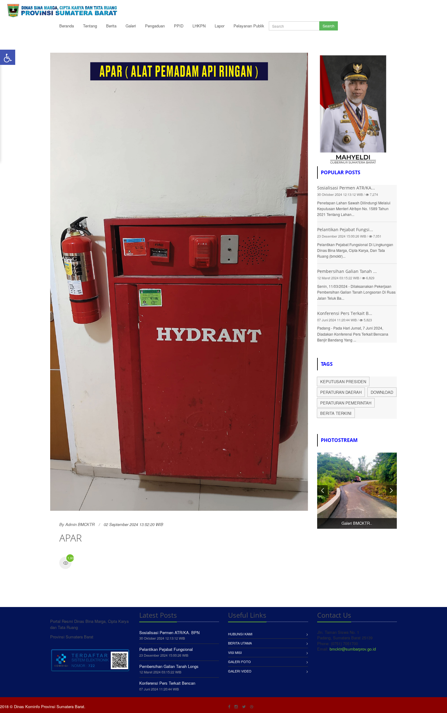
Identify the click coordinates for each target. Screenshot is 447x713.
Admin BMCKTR (80, 524)
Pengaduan (155, 26)
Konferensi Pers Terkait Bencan (167, 683)
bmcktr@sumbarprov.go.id (353, 649)
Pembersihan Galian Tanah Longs (169, 666)
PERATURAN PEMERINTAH (345, 403)
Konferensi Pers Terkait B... (344, 313)
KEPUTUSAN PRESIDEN (343, 381)
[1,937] (65, 564)
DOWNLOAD (382, 392)
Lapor (219, 26)
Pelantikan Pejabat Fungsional (166, 649)
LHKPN (199, 26)
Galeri (131, 26)
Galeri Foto (239, 661)
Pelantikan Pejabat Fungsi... (345, 229)
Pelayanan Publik (249, 26)
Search (328, 25)
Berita (111, 26)
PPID (178, 26)
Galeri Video (239, 671)
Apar (70, 537)
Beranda (66, 26)
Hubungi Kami (240, 633)
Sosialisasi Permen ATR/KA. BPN (169, 632)
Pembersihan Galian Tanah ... (347, 271)
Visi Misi (235, 652)
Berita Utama (240, 643)
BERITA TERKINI (336, 413)
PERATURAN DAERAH (341, 392)
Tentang (90, 26)
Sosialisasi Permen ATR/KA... (346, 188)
